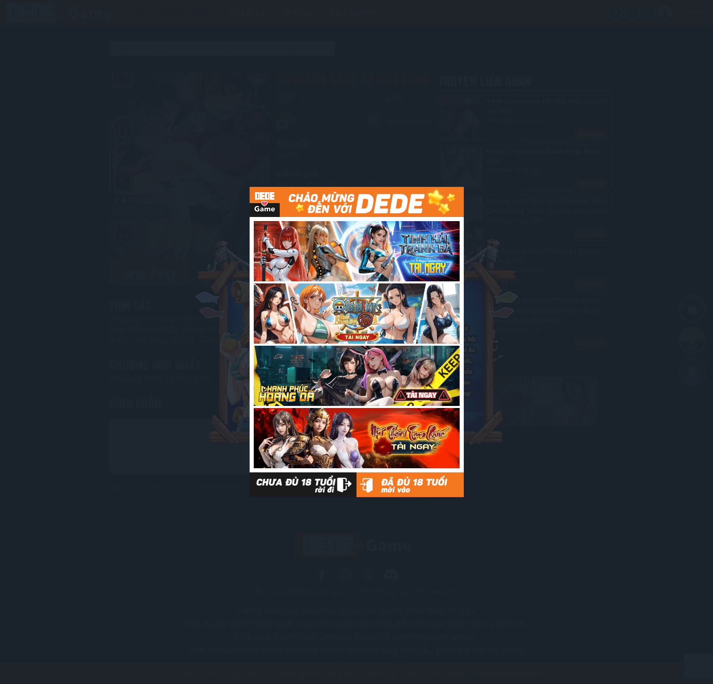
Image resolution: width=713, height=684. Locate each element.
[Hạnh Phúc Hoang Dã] (357, 376)
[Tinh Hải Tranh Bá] (357, 251)
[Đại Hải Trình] (357, 313)
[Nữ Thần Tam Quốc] (357, 438)
